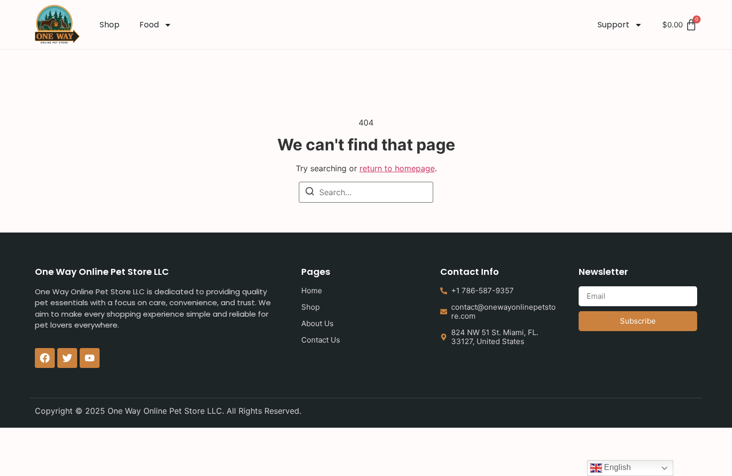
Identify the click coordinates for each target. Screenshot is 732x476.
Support (613, 24)
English (616, 467)
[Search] (310, 192)
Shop (110, 24)
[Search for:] (366, 192)
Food (149, 24)
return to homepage (397, 168)
